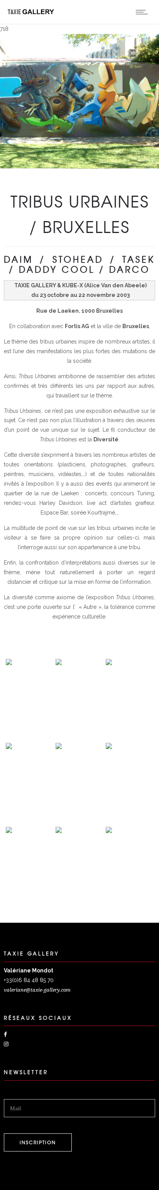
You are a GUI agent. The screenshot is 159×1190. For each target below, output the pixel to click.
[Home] (31, 12)
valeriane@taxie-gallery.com (37, 990)
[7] (9, 734)
